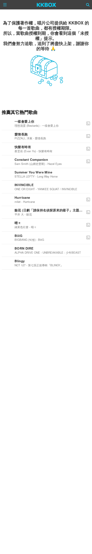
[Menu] (4, 4)
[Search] (88, 4)
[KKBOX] (46, 4)
